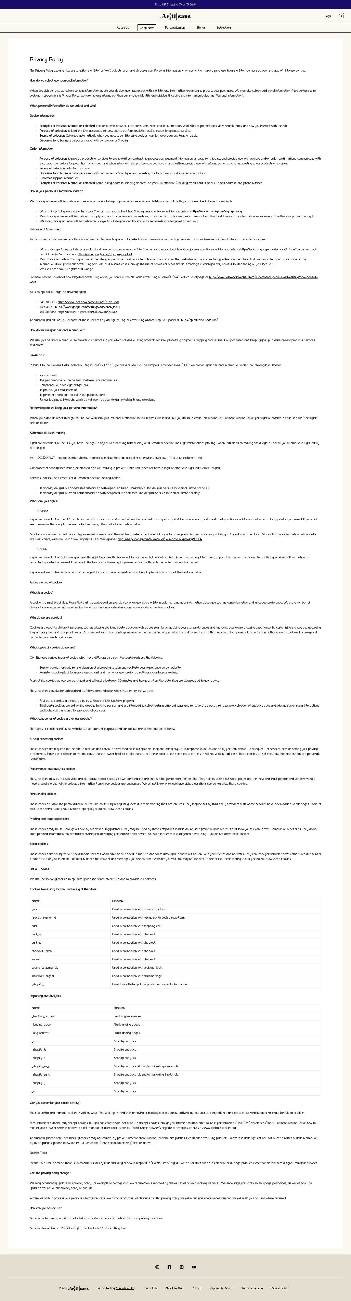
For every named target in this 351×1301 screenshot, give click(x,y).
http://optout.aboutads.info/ (199, 320)
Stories (200, 27)
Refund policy (279, 1288)
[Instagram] (157, 1267)
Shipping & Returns (221, 1288)
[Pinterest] (182, 1267)
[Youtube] (194, 1267)
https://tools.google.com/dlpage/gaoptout (105, 254)
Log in (328, 16)
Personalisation (175, 27)
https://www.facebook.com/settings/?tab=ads (88, 302)
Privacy (196, 1288)
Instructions (224, 27)
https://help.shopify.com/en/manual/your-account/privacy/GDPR (160, 539)
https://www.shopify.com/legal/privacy (217, 211)
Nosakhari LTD (125, 1288)
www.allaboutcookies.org (220, 1128)
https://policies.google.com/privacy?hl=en (267, 249)
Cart (341, 15)
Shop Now (147, 28)
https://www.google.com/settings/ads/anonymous (87, 307)
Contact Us (150, 1288)
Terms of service (252, 1288)
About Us (123, 27)
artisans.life (78, 70)
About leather (174, 1288)
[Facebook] (169, 1267)
